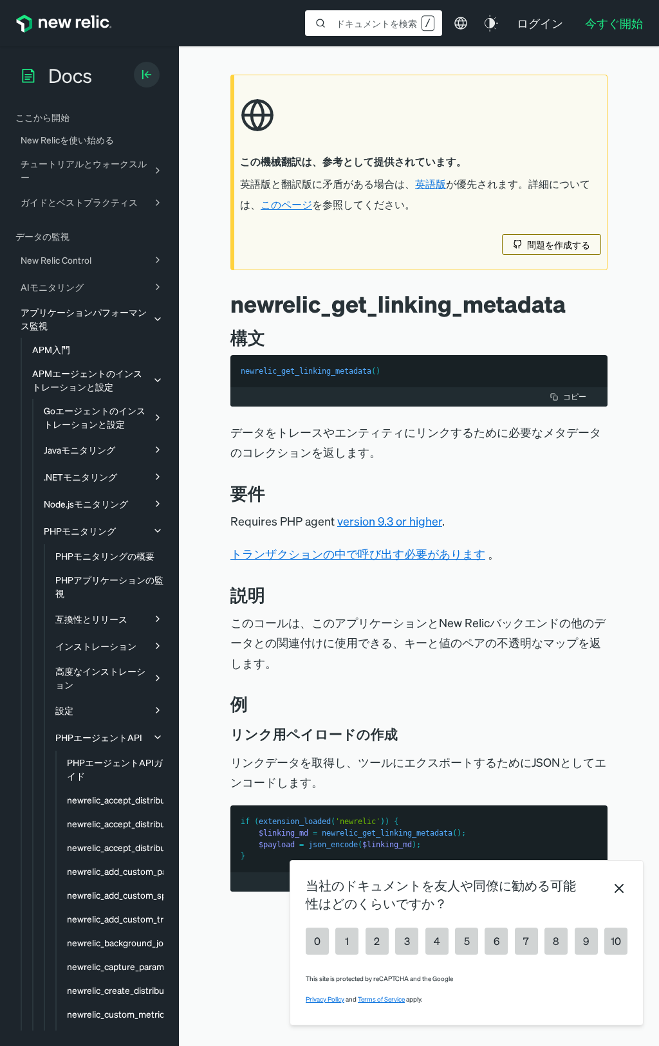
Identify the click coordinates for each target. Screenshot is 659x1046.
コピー (574, 396)
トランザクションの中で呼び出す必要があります (357, 553)
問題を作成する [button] (558, 244)
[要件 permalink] (271, 493)
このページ (286, 204)
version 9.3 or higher (389, 520)
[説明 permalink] (271, 595)
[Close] (619, 888)
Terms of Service (381, 999)
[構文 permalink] (271, 337)
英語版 (430, 184)
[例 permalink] (254, 703)
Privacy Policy (325, 999)
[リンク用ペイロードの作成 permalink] (404, 734)
